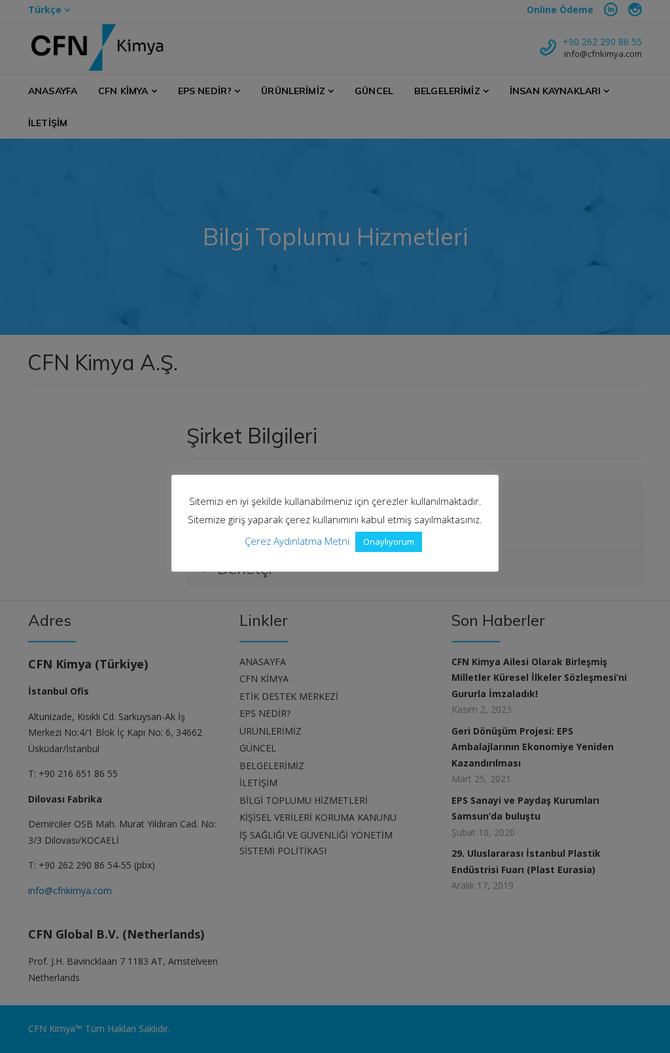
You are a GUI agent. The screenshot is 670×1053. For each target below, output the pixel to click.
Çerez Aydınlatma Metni (297, 540)
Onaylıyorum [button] (388, 541)
